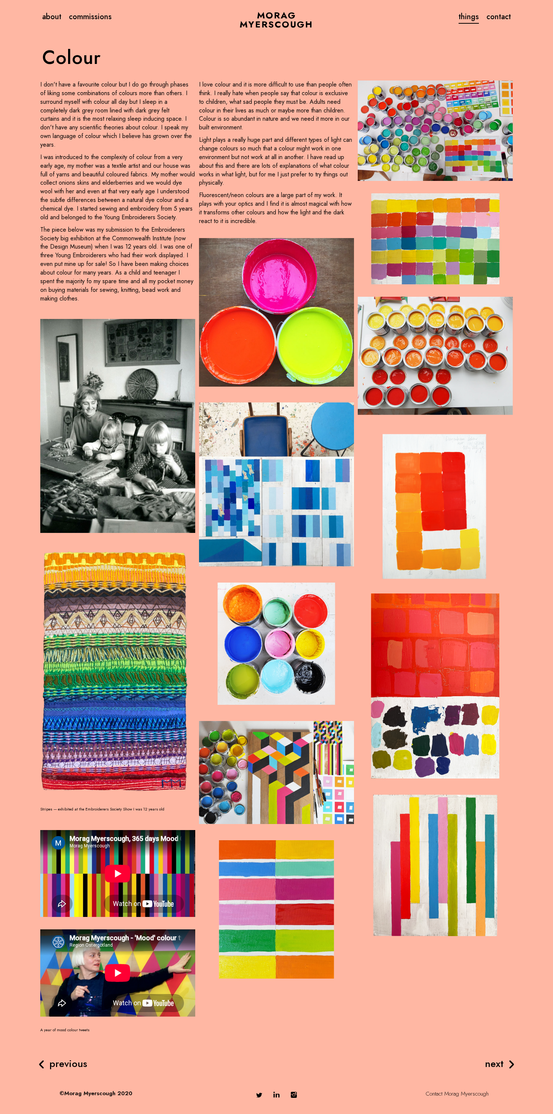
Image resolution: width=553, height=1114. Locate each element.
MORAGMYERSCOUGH (276, 20)
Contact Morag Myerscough (457, 1094)
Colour (71, 57)
